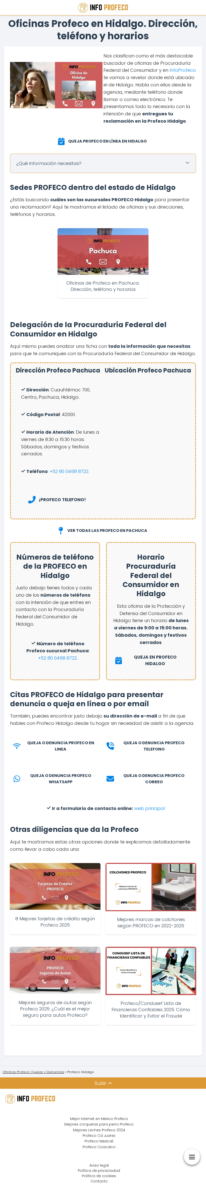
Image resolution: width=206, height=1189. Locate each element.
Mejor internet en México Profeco (99, 1118)
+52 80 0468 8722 (57, 658)
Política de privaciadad (99, 1170)
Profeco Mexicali (99, 1141)
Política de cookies (99, 1175)
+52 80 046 (62, 471)
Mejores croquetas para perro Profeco (99, 1124)
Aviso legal (99, 1165)
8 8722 (81, 471)
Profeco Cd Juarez (99, 1135)
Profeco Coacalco (99, 1146)
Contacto (99, 1181)
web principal (149, 808)
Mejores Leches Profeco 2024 (99, 1130)
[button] (103, 141)
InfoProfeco (183, 70)
